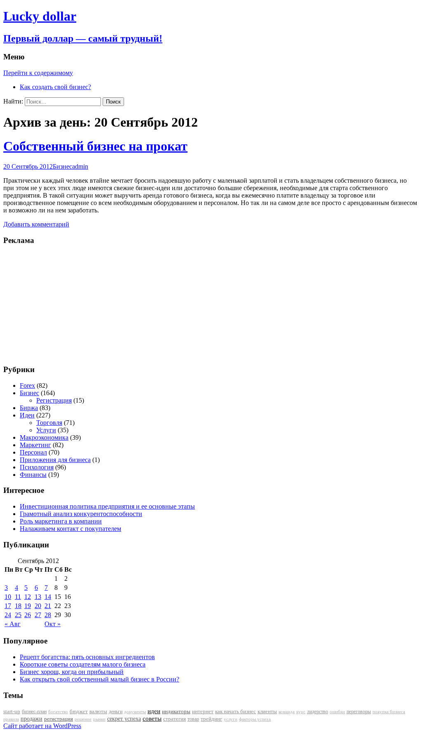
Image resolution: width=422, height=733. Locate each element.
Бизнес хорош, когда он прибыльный (72, 671)
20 (38, 605)
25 (18, 614)
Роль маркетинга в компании (61, 521)
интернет (202, 711)
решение (83, 719)
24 (8, 614)
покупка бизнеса (389, 711)
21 (48, 605)
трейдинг (211, 719)
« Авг (13, 623)
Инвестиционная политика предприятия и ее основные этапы (107, 506)
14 (48, 596)
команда (287, 711)
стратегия (174, 719)
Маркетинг (35, 444)
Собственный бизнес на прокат (95, 146)
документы (135, 711)
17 (8, 605)
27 (38, 614)
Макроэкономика (44, 437)
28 (48, 614)
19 (27, 605)
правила (11, 719)
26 (27, 614)
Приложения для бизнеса (55, 459)
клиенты (267, 711)
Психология (37, 467)
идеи (154, 711)
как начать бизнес (235, 711)
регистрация (58, 719)
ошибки (337, 711)
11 (18, 596)
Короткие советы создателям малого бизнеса (82, 664)
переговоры (359, 711)
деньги (115, 711)
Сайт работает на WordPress (42, 725)
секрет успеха (124, 719)
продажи (31, 718)
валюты (98, 711)
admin (80, 166)
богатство (58, 711)
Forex (27, 385)
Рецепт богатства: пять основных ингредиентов (87, 656)
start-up (11, 711)
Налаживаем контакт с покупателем (70, 528)
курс (300, 711)
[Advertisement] (54, 304)
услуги (230, 719)
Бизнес (62, 166)
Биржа (29, 407)
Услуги (46, 430)
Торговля (49, 422)
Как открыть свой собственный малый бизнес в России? (99, 679)
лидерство (317, 711)
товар (193, 719)
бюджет (79, 711)
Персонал (33, 452)
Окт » (53, 623)
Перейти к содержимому (38, 72)
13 (38, 596)
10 (8, 596)
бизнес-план (34, 711)
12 (27, 596)
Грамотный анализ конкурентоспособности (81, 513)
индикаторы (176, 711)
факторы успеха (255, 719)
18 (18, 605)
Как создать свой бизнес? (55, 86)
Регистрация (54, 400)
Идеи (27, 415)
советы (152, 718)
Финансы (33, 474)
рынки (99, 719)
